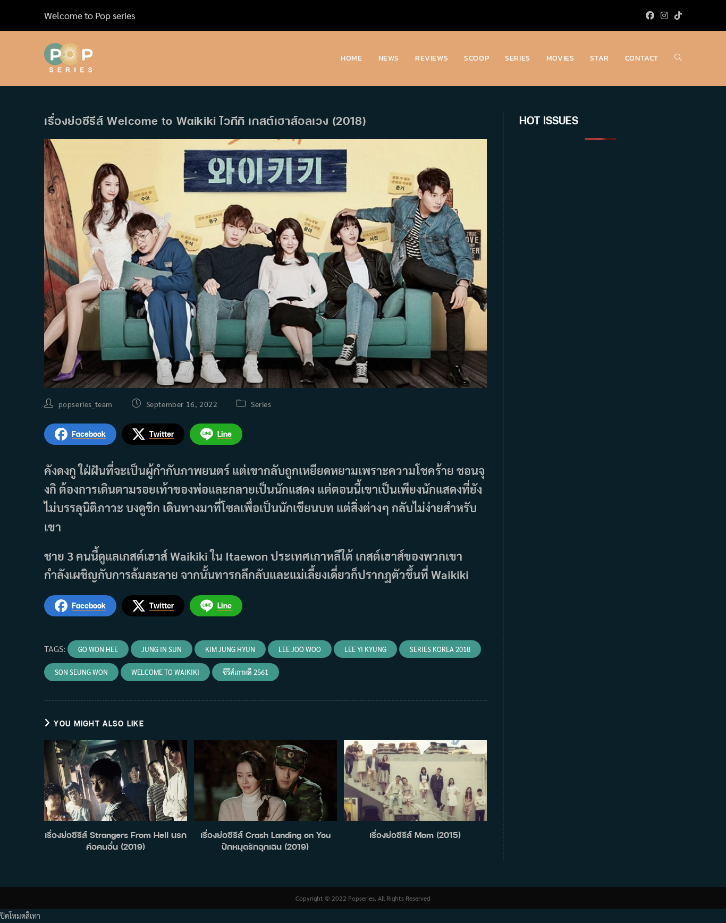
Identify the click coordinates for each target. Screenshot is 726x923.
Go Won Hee (98, 649)
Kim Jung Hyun (230, 649)
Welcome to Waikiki (165, 671)
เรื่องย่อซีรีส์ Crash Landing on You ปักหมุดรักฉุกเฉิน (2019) (265, 840)
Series (261, 404)
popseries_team (85, 404)
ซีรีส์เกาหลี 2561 (245, 671)
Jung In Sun (161, 649)
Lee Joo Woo (299, 649)
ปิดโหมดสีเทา (20, 915)
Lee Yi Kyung (365, 649)
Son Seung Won (81, 671)
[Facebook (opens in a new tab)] (650, 15)
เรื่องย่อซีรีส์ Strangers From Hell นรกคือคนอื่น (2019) (116, 840)
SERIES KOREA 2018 (440, 649)
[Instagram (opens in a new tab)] (664, 15)
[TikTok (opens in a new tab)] (676, 15)
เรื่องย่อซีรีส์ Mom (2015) (415, 835)
